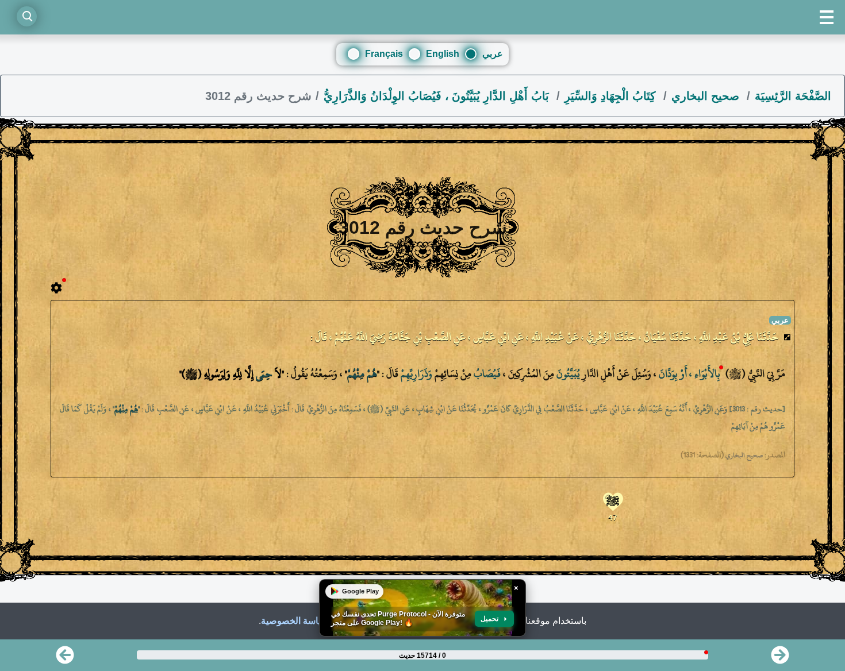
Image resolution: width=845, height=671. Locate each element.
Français (384, 54)
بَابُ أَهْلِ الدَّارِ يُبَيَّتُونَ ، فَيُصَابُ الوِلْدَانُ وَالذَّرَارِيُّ (438, 96)
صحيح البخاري (707, 96)
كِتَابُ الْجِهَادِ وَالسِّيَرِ (611, 96)
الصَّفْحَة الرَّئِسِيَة (793, 96)
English (442, 54)
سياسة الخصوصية (295, 621)
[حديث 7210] (780, 659)
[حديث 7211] (65, 659)
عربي (492, 54)
